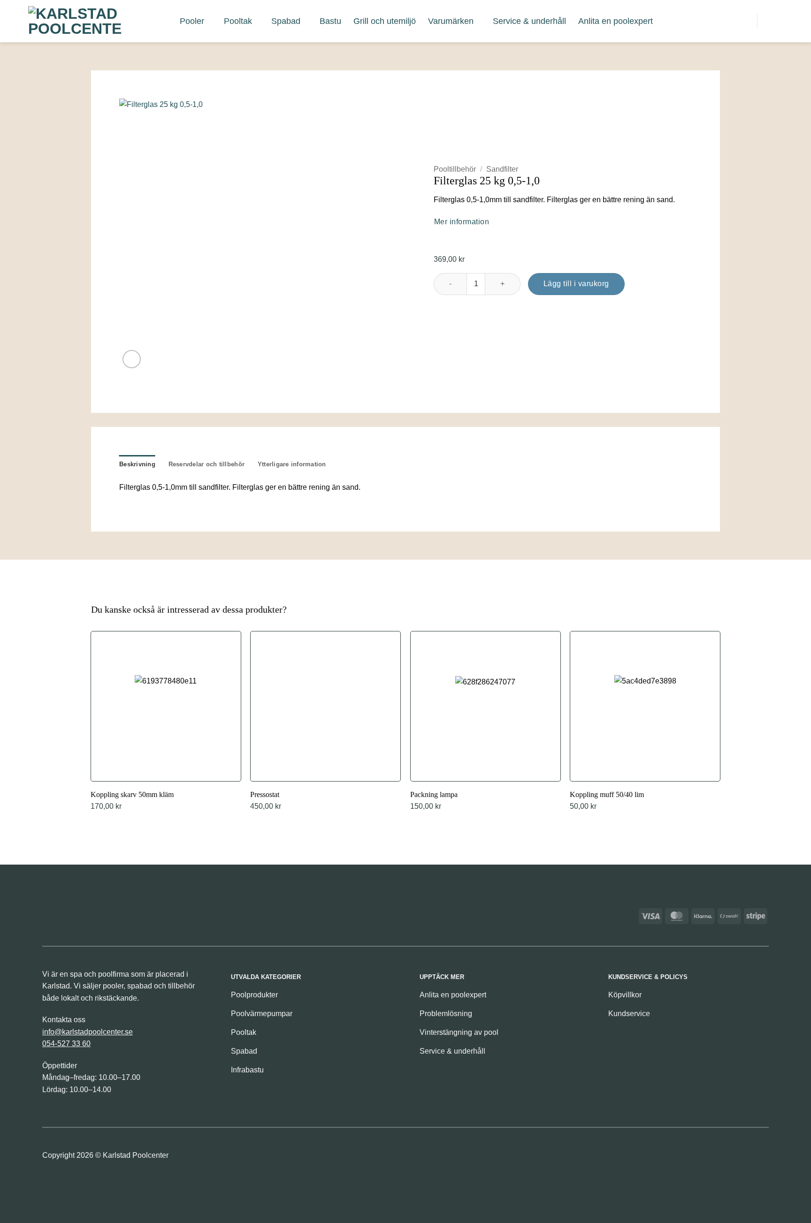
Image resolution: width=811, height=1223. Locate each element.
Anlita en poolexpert (615, 21)
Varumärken (451, 21)
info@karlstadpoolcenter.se (87, 1032)
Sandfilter (502, 169)
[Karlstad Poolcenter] (75, 21)
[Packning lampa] (485, 722)
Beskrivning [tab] (137, 464)
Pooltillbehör (455, 169)
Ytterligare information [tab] (292, 464)
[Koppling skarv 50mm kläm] (166, 722)
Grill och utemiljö (384, 21)
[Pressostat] (325, 722)
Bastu (330, 21)
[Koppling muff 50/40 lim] (645, 722)
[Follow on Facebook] (744, 1158)
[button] (700, 21)
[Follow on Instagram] (760, 1158)
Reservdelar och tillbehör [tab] (206, 464)
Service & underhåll (529, 21)
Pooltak (238, 21)
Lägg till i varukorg (576, 284)
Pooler (192, 21)
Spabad (285, 21)
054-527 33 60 (66, 1044)
